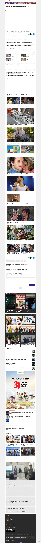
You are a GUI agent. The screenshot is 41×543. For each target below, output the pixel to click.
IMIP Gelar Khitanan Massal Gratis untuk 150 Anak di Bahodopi (15, 428)
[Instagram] (12, 527)
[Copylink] (34, 34)
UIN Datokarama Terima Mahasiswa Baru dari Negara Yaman (27, 445)
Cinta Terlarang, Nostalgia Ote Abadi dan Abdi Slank (16, 491)
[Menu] (6, 0)
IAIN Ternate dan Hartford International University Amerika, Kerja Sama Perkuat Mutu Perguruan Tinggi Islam (20, 502)
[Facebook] (29, 34)
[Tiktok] (15, 527)
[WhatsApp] (32, 34)
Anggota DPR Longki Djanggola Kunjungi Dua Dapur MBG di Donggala (16, 269)
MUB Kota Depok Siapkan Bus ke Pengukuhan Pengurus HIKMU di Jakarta (18, 495)
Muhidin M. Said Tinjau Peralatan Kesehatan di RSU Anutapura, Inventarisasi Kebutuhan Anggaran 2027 (20, 426)
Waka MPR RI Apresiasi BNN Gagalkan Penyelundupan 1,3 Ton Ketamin (19, 416)
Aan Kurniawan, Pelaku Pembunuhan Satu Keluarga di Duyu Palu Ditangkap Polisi (12, 345)
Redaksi (7, 8)
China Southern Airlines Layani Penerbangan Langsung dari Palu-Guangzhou (12, 457)
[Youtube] (13, 527)
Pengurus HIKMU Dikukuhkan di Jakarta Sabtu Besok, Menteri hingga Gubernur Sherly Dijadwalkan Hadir (20, 498)
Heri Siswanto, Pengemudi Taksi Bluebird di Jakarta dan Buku (30, 310)
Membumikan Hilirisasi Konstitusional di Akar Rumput (16, 508)
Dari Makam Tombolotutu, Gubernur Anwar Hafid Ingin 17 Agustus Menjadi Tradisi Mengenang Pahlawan (20, 311)
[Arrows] (6, 300)
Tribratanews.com (24, 70)
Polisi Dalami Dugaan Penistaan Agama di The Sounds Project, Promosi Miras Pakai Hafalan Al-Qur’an (21, 420)
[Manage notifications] (39, 541)
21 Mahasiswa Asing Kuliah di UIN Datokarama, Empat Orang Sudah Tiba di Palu (27, 457)
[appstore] (8, 531)
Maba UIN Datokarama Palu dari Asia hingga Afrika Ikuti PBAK (17, 511)
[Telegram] (33, 34)
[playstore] (12, 531)
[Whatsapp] (9, 527)
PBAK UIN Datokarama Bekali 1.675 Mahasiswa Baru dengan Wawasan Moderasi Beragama (21, 505)
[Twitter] (30, 34)
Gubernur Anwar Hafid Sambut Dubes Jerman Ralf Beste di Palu (15, 367)
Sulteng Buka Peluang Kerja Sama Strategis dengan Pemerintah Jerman (17, 264)
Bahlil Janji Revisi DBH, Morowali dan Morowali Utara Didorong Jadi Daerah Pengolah (20, 485)
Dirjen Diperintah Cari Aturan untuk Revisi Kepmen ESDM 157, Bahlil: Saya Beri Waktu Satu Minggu (21, 488)
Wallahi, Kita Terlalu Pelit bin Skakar (10, 311)
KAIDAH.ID (9, 35)
